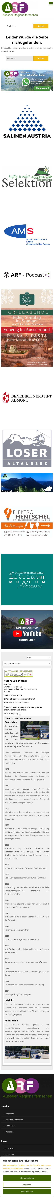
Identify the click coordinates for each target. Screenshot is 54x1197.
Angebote (10, 1113)
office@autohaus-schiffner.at (22, 699)
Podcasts (9, 1132)
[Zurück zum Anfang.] (20, 713)
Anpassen (27, 1185)
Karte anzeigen (10, 713)
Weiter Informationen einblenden (23, 708)
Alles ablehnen (27, 1191)
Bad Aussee (18, 689)
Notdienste (10, 1126)
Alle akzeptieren (27, 1178)
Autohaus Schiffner (21, 702)
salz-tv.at (10, 1148)
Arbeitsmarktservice (14, 1120)
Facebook (10, 1154)
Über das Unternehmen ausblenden (19, 707)
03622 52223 (16, 695)
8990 (35, 689)
